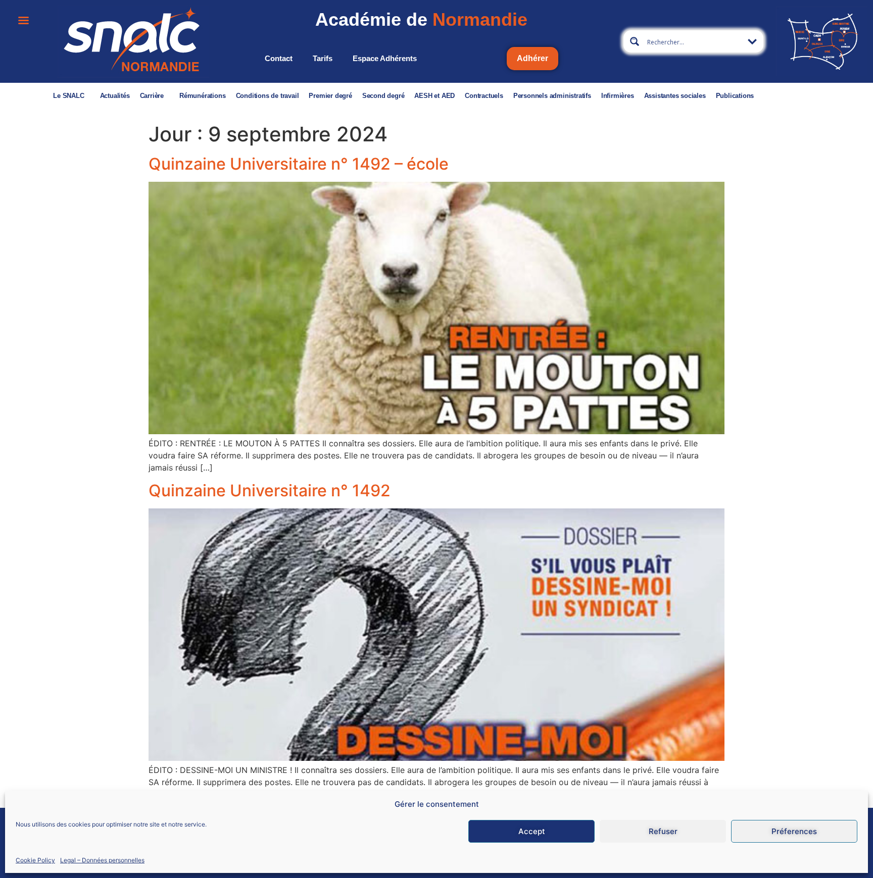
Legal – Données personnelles (102, 859)
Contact (279, 58)
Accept (531, 831)
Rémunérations (202, 95)
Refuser (663, 831)
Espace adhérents (385, 58)
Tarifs (322, 58)
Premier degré (330, 95)
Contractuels (484, 95)
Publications (735, 95)
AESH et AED (434, 95)
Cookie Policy (35, 859)
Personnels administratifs (552, 95)
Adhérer (532, 58)
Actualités (115, 95)
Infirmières (617, 95)
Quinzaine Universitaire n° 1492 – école (299, 164)
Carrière (152, 95)
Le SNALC (68, 95)
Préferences (794, 831)
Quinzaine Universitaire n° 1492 (270, 490)
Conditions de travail (267, 95)
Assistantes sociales (675, 95)
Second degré (383, 95)
